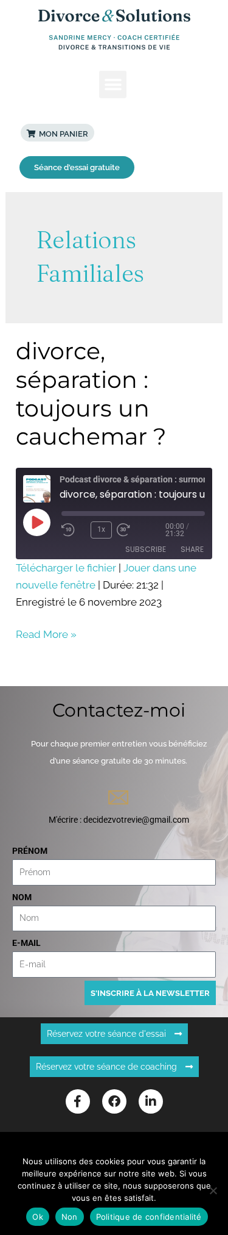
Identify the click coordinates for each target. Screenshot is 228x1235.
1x (101, 529)
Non (69, 1217)
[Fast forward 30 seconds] (141, 530)
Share (192, 549)
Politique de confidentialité (149, 1217)
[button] (112, 84)
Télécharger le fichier (66, 568)
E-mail (26, 943)
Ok (37, 1217)
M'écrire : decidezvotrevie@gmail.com (119, 820)
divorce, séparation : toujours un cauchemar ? (91, 394)
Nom (22, 897)
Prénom (29, 851)
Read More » (46, 633)
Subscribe (145, 549)
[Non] (213, 1190)
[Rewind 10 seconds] (73, 530)
